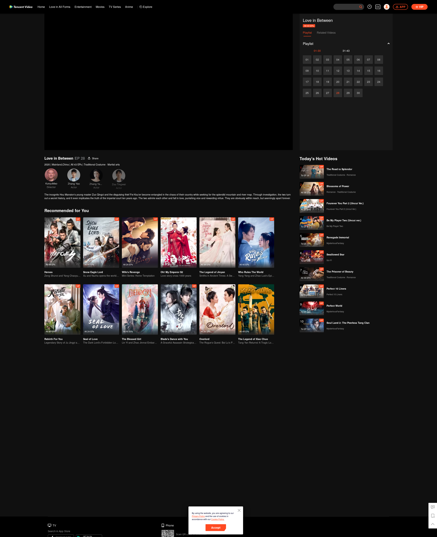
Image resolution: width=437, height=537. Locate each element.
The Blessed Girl (131, 339)
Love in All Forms (59, 7)
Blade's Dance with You (174, 339)
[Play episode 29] (348, 93)
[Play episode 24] (379, 82)
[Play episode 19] (327, 82)
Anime (129, 7)
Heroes (48, 272)
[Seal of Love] (101, 309)
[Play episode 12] (338, 70)
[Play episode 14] (358, 70)
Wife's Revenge (131, 272)
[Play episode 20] (338, 82)
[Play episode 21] (348, 82)
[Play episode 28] (338, 93)
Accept (215, 527)
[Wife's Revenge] (140, 242)
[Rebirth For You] (62, 309)
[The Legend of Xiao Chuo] (256, 309)
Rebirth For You (53, 339)
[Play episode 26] (317, 93)
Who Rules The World (250, 272)
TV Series (115, 7)
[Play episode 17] (307, 82)
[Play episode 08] (379, 59)
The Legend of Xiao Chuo (253, 339)
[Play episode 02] (317, 59)
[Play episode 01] (307, 59)
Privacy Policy (198, 516)
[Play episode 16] (379, 70)
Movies (100, 7)
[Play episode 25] (307, 93)
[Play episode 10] (317, 70)
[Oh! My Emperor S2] (179, 242)
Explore (147, 7)
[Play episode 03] (327, 59)
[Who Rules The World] (256, 242)
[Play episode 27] (327, 93)
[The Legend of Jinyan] (217, 242)
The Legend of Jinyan (212, 272)
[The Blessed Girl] (140, 309)
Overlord (204, 339)
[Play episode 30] (358, 93)
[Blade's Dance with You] (179, 309)
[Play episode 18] (317, 82)
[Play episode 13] (348, 70)
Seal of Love (90, 339)
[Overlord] (217, 309)
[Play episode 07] (368, 59)
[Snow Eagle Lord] (101, 242)
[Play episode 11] (327, 70)
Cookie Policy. (217, 519)
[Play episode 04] (338, 59)
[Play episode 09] (307, 70)
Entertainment (83, 7)
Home (41, 7)
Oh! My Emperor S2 (172, 272)
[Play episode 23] (368, 82)
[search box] (361, 7)
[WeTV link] (20, 7)
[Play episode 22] (358, 82)
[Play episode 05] (348, 59)
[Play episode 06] (358, 59)
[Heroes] (62, 242)
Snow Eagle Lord (93, 272)
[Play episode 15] (368, 70)
